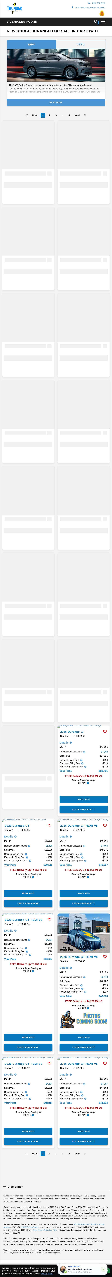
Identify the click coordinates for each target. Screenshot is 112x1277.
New (31, 44)
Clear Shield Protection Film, (45, 1230)
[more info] (84, 726)
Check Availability (83, 809)
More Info (84, 799)
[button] (58, 1264)
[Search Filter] (96, 23)
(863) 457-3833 (98, 3)
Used (81, 44)
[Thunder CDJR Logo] (14, 14)
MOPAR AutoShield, (30, 1227)
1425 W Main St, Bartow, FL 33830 (90, 7)
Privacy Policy (47, 1273)
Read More (56, 102)
